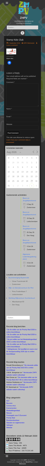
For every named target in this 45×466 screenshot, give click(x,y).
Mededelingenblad (13, 410)
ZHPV (23, 17)
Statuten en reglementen (15, 423)
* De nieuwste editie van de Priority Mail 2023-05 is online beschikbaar (22, 367)
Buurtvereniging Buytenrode (19, 278)
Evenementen (11, 408)
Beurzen (9, 403)
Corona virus (11, 406)
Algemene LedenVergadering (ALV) (29, 256)
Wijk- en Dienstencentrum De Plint (21, 288)
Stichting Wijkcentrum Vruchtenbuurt (22, 298)
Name (9, 109)
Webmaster (22, 463)
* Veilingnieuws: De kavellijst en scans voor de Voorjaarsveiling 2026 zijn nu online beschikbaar (22, 351)
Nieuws (9, 413)
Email (8, 116)
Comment (10, 82)
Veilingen (9, 425)
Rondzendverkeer (12, 420)
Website (9, 124)
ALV (7, 401)
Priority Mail (10, 418)
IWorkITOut (29, 462)
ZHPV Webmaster (28, 43)
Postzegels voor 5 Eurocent (16, 415)
